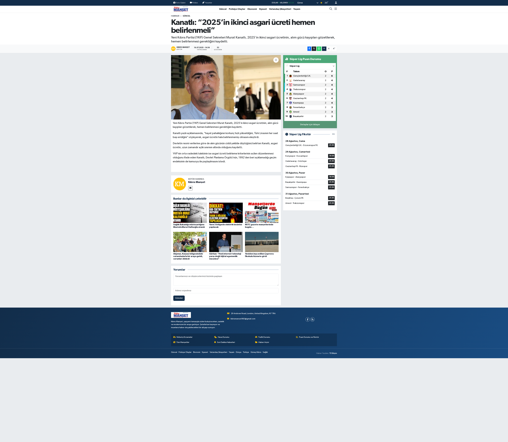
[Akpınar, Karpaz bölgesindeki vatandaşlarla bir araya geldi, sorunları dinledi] (190, 242)
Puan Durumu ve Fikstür (309, 337)
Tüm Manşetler (182, 342)
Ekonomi (252, 9)
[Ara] (330, 9)
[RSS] (312, 319)
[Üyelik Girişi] (335, 3)
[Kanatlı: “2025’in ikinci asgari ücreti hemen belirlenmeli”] (226, 87)
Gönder (179, 298)
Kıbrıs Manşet (196, 182)
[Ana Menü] (335, 9)
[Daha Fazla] (324, 49)
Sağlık (265, 352)
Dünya (238, 352)
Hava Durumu (223, 337)
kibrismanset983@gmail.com (243, 319)
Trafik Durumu (264, 337)
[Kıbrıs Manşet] (179, 184)
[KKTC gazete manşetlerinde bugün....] (262, 213)
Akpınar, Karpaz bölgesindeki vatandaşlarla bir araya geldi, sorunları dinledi (188, 256)
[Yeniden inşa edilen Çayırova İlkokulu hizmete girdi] (262, 242)
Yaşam (296, 9)
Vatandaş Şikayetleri (280, 9)
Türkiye (246, 352)
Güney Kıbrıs (256, 352)
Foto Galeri (180, 3)
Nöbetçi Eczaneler (184, 337)
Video (195, 3)
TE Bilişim (333, 353)
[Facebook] (307, 319)
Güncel (223, 9)
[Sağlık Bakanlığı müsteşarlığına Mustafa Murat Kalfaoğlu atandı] (190, 213)
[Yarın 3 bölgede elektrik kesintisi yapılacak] (226, 213)
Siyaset (263, 9)
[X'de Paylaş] (314, 49)
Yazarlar (208, 3)
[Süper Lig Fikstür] (333, 134)
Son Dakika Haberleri (226, 342)
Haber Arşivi (263, 342)
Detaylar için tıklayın (310, 124)
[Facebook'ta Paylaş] (309, 49)
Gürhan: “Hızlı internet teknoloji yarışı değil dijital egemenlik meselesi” (225, 256)
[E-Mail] (190, 188)
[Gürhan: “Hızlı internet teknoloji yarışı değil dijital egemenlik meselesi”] (226, 242)
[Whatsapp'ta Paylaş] (319, 49)
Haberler (175, 16)
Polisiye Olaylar (237, 9)
